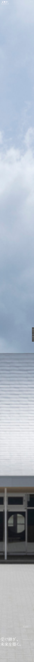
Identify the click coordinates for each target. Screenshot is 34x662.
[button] (32, 619)
